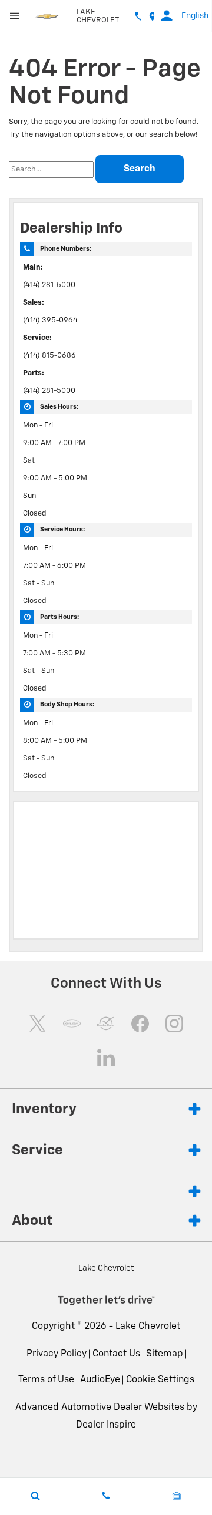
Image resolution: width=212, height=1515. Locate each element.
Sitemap (164, 1354)
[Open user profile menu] (166, 16)
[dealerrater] (106, 1023)
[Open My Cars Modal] (176, 1495)
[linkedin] (106, 1057)
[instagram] (174, 1023)
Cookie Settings (160, 1380)
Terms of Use (46, 1380)
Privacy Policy (56, 1354)
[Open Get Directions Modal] (150, 16)
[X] (38, 1023)
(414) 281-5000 (49, 285)
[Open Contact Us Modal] (106, 1495)
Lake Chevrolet (147, 1326)
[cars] (72, 1023)
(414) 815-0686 (49, 355)
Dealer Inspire (106, 1425)
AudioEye (100, 1380)
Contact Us (116, 1354)
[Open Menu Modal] (14, 16)
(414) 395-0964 (50, 320)
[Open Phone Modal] (137, 16)
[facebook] (140, 1023)
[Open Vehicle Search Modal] (35, 1495)
